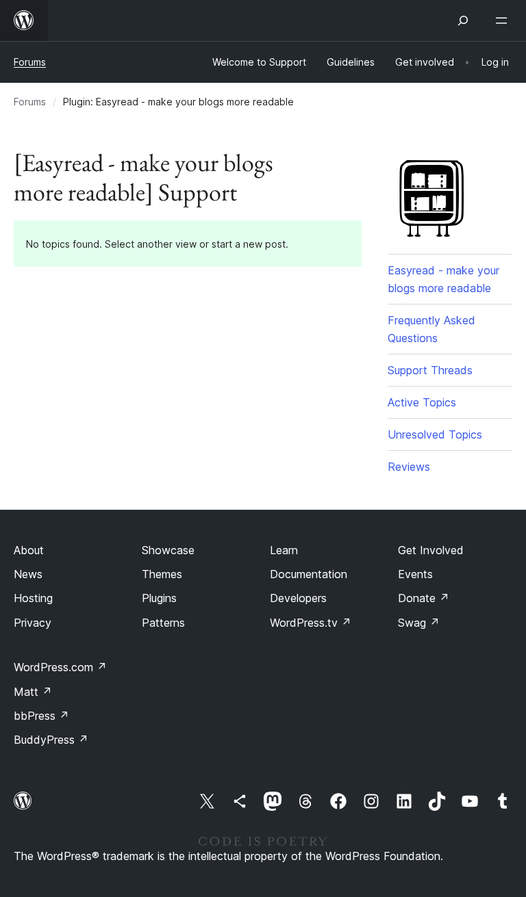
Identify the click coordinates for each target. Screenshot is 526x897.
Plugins (159, 598)
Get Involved (431, 550)
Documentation (308, 574)
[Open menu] (504, 20)
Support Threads (430, 370)
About (29, 550)
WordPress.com (60, 667)
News (28, 574)
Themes (162, 574)
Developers (298, 598)
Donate (423, 598)
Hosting (33, 598)
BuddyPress (51, 739)
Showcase (168, 550)
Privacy (32, 622)
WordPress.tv (310, 622)
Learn (284, 550)
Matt (33, 692)
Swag (419, 622)
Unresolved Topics (435, 434)
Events (415, 574)
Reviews (409, 466)
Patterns (163, 622)
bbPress (41, 716)
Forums (30, 62)
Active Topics (422, 402)
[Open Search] (463, 20)
